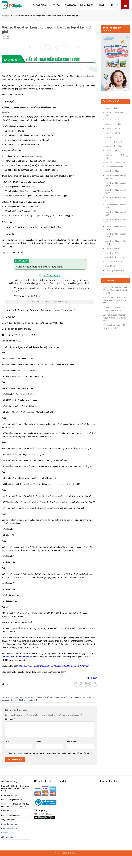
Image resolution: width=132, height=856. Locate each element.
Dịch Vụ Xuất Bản (87, 5)
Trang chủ (6, 16)
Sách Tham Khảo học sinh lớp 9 (115, 220)
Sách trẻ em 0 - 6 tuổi (114, 262)
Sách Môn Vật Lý (112, 151)
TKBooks (73, 853)
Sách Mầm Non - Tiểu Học (114, 113)
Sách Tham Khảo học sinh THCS (115, 228)
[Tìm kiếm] (112, 5)
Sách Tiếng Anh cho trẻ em (116, 257)
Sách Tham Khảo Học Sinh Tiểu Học (116, 242)
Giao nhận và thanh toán (10, 828)
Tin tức (56, 5)
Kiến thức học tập (26, 697)
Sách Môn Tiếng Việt (113, 142)
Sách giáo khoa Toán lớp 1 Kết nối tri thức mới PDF (115, 326)
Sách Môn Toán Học (113, 146)
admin (7, 37)
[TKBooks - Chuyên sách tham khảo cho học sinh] (13, 5)
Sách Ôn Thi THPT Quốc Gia (115, 156)
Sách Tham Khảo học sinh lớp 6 (115, 206)
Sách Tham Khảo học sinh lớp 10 (115, 184)
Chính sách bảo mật (8, 837)
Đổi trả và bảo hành (8, 833)
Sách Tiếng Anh (111, 253)
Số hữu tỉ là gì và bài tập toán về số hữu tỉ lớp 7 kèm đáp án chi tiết (114, 318)
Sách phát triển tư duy (114, 167)
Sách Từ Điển (110, 266)
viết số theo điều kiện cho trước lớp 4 (23, 700)
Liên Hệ (102, 5)
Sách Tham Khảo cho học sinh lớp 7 (115, 177)
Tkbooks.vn (91, 678)
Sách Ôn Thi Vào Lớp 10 (115, 162)
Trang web (71, 741)
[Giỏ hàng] (125, 5)
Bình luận (10, 719)
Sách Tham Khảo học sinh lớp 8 (115, 213)
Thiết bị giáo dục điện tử (115, 271)
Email (39, 741)
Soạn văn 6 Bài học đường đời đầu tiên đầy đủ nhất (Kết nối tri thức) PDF (115, 290)
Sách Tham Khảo (112, 171)
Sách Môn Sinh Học (113, 137)
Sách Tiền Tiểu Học (113, 249)
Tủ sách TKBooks (40, 5)
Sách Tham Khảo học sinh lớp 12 (115, 198)
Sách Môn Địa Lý (112, 120)
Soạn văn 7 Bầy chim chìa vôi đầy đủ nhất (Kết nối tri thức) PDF (114, 300)
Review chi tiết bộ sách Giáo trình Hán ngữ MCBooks (114, 309)
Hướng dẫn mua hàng (9, 824)
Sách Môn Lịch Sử (112, 129)
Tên (7, 741)
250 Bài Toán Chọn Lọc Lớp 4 (15, 656)
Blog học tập (70, 5)
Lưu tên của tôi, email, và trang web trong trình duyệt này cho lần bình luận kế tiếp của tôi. (49, 753)
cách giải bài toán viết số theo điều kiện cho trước (61, 697)
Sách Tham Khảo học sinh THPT (115, 235)
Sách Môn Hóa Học (113, 124)
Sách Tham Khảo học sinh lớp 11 (115, 191)
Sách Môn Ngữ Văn (113, 133)
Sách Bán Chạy (111, 108)
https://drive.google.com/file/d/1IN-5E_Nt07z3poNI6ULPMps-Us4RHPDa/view (54, 666)
